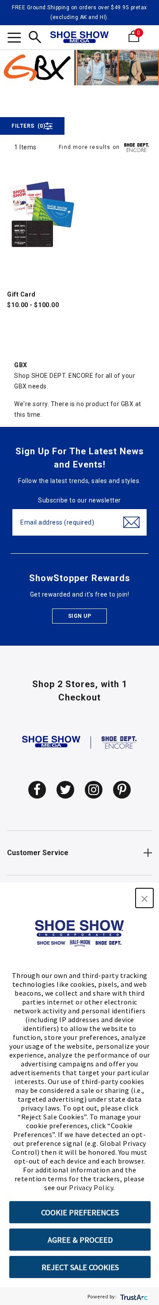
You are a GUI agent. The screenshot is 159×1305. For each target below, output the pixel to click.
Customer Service (37, 852)
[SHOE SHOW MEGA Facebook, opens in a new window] (37, 790)
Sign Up (79, 616)
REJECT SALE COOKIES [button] (80, 1267)
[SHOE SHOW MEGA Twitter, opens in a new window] (65, 790)
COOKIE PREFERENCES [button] (80, 1212)
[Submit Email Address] (131, 522)
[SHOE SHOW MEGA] (51, 742)
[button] (144, 898)
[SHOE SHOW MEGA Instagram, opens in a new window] (93, 790)
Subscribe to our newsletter (79, 500)
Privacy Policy (91, 1187)
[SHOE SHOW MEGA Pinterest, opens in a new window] (122, 790)
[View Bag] (146, 36)
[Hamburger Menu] (14, 39)
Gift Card (21, 294)
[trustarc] (133, 1296)
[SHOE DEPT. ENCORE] (119, 742)
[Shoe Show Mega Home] (79, 38)
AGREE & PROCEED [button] (80, 1240)
